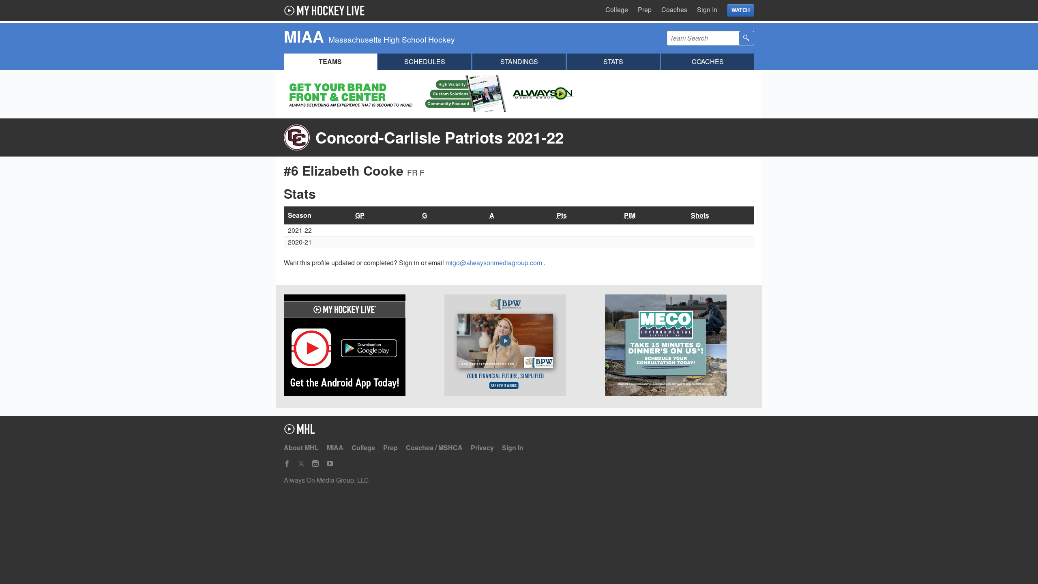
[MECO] (679, 346)
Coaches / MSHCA (434, 447)
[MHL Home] (299, 431)
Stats (613, 61)
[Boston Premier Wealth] (519, 346)
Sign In (707, 9)
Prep (645, 9)
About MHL (301, 447)
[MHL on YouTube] (330, 463)
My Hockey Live (326, 10)
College (616, 9)
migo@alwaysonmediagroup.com (495, 262)
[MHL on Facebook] (287, 463)
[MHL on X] (301, 463)
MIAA (335, 447)
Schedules (424, 61)
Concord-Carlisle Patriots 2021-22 (439, 137)
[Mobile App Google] (358, 346)
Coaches (674, 9)
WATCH (740, 10)
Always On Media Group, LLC (326, 480)
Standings (519, 61)
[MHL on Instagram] (315, 463)
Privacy (482, 447)
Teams (330, 61)
